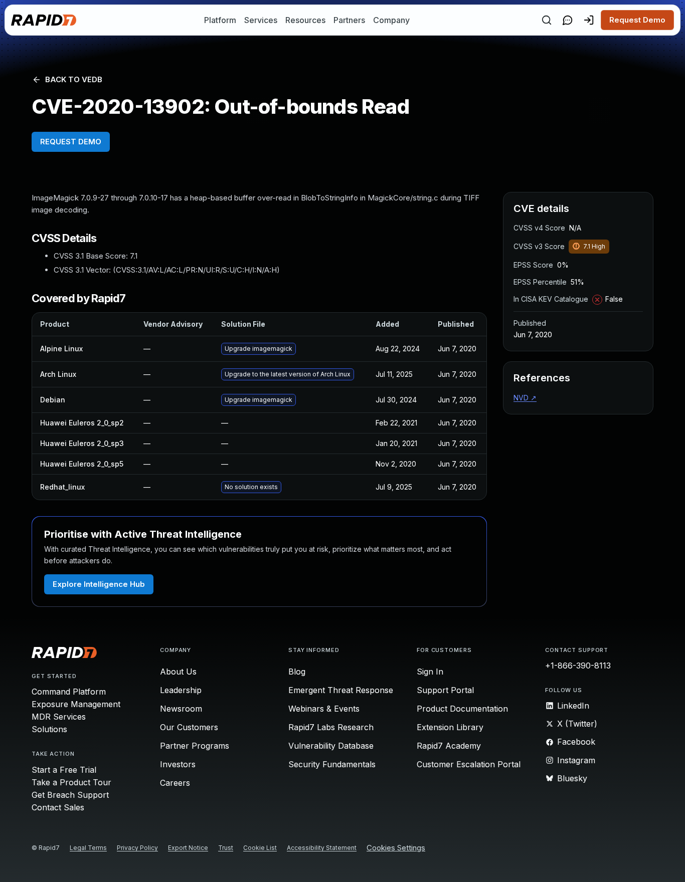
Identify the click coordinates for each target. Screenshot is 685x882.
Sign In (430, 672)
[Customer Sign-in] (589, 20)
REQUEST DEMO (70, 141)
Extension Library (450, 727)
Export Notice (188, 847)
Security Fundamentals (332, 764)
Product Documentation (462, 709)
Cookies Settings (396, 848)
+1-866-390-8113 (578, 665)
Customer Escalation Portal (469, 764)
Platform (220, 20)
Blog (296, 672)
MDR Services (59, 717)
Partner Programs (194, 746)
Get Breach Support (70, 795)
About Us (178, 672)
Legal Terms (88, 847)
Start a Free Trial (64, 770)
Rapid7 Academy (449, 746)
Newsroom (181, 709)
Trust (225, 847)
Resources (305, 20)
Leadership (181, 690)
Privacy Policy (137, 847)
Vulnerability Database (331, 746)
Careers (175, 783)
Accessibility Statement (322, 847)
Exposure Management (76, 704)
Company (391, 20)
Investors (178, 764)
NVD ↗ (525, 397)
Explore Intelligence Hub (99, 584)
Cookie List (260, 847)
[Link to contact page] (568, 20)
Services (260, 20)
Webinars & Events (324, 709)
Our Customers (189, 727)
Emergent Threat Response (340, 690)
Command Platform (69, 692)
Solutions (49, 729)
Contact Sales (58, 807)
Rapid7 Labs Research (331, 727)
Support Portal (445, 690)
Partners (349, 20)
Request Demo (637, 20)
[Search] (547, 20)
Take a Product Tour (71, 782)
